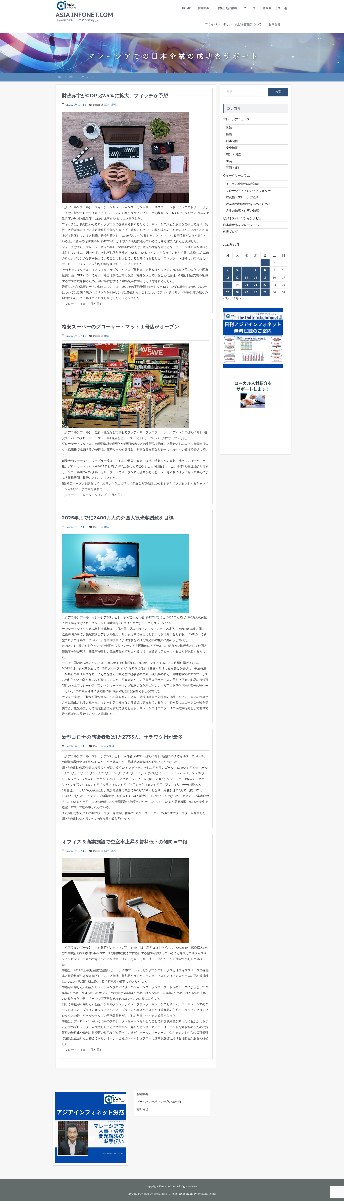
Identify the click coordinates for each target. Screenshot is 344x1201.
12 (237, 277)
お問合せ (274, 24)
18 (227, 285)
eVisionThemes (207, 1193)
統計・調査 (110, 104)
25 (227, 292)
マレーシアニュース (236, 119)
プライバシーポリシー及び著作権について (233, 24)
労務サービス (271, 8)
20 (246, 285)
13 (246, 277)
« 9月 (226, 298)
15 (265, 277)
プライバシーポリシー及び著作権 (158, 1101)
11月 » (236, 298)
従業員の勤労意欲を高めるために (248, 204)
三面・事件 (233, 167)
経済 (106, 335)
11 (227, 277)
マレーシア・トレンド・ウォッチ (248, 190)
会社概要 (203, 8)
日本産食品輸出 (226, 8)
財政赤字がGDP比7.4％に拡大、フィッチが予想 (115, 95)
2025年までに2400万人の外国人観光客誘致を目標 (118, 518)
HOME (186, 8)
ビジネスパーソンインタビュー (244, 218)
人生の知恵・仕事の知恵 (242, 210)
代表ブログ (230, 231)
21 (255, 285)
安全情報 (109, 746)
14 (255, 277)
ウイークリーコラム (236, 175)
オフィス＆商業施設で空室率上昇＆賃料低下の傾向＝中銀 (124, 842)
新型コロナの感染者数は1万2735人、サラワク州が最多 (122, 737)
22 (265, 285)
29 (265, 292)
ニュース (250, 8)
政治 (229, 127)
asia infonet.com (84, 14)
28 (255, 292)
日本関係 (232, 141)
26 (237, 292)
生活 (229, 161)
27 (246, 292)
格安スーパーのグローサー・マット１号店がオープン (120, 327)
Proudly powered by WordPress (147, 1193)
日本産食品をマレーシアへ (241, 225)
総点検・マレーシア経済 (242, 197)
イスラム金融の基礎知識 (242, 183)
